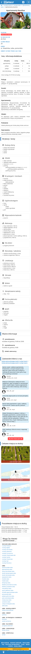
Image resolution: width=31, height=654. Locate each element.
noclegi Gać (5, 561)
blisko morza (5, 630)
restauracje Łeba (6, 600)
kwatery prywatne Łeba (8, 586)
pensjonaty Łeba (6, 594)
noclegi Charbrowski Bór (9, 555)
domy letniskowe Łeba (8, 571)
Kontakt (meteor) (15, 643)
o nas (23, 644)
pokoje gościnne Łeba (8, 596)
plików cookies (17, 649)
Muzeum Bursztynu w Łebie (15, 516)
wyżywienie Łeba (6, 577)
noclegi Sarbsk (6, 557)
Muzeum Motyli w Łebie (15, 480)
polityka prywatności (12, 644)
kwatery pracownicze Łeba (9, 584)
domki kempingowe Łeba (9, 573)
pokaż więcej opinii (15, 438)
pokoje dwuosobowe (7, 610)
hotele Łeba (5, 581)
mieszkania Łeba (6, 588)
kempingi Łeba (6, 583)
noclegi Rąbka (6, 547)
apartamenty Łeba (7, 569)
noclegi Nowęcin (6, 546)
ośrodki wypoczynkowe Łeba (10, 592)
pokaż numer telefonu (6, 34)
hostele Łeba (5, 579)
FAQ (3, 644)
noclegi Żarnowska (7, 549)
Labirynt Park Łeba (15, 461)
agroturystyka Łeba (7, 567)
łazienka (4, 619)
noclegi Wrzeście (6, 563)
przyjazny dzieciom (7, 625)
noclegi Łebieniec (7, 551)
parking (4, 614)
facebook (5, 643)
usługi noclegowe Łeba (8, 604)
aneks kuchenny (6, 621)
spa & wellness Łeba (7, 590)
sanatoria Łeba (6, 602)
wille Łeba (5, 605)
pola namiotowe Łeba (8, 598)
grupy (3, 634)
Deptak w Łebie (15, 498)
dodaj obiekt (18, 646)
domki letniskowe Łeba (8, 575)
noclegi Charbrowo (7, 559)
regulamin (26, 643)
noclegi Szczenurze (7, 553)
